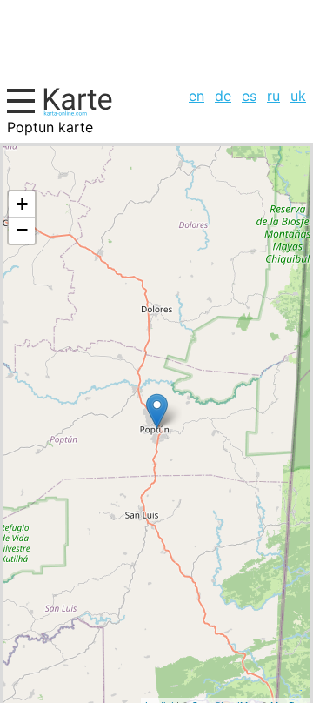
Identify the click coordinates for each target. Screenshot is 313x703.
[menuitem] (196, 95)
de (223, 95)
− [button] (22, 230)
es (249, 95)
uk (298, 95)
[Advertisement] (156, 41)
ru (273, 95)
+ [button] (22, 204)
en (196, 95)
